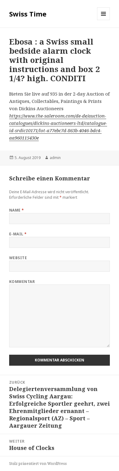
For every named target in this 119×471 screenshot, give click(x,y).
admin (55, 157)
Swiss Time (27, 13)
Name (16, 210)
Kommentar (22, 281)
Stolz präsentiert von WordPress (38, 463)
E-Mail (18, 234)
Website (18, 257)
